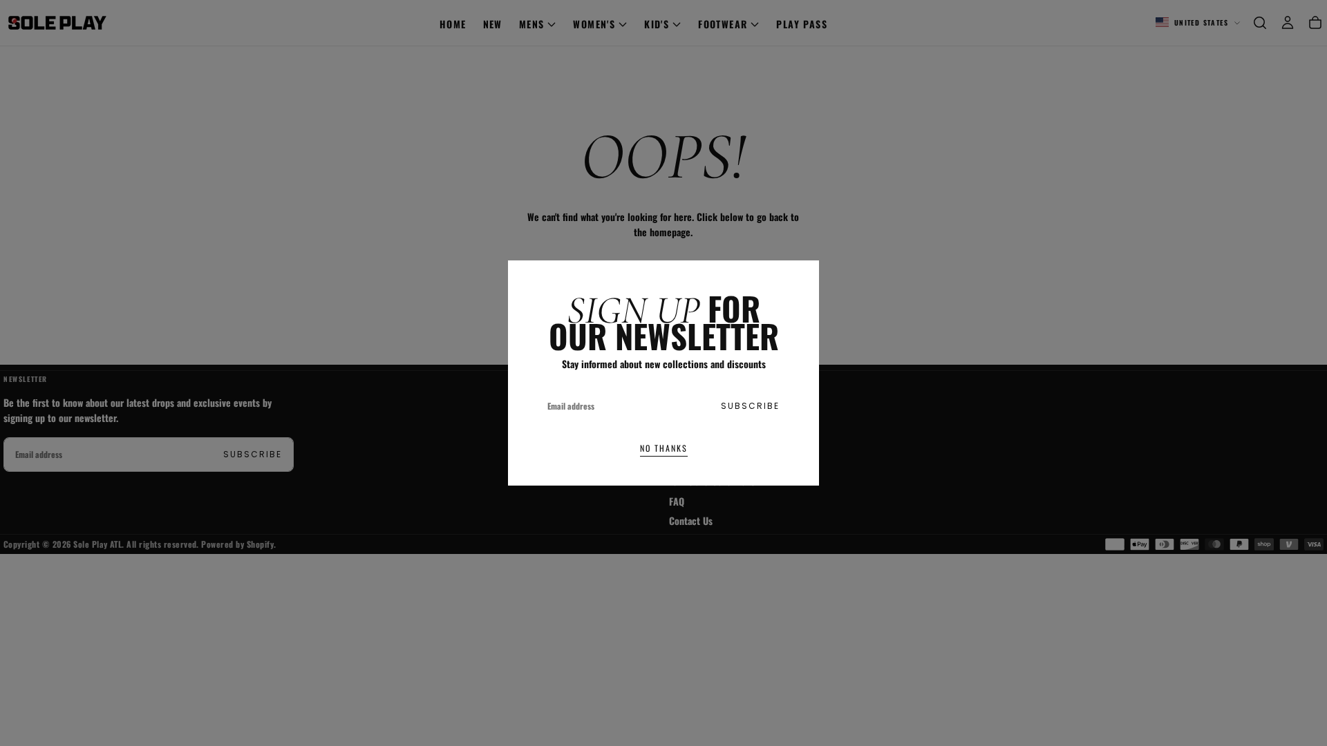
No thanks (664, 448)
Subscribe (750, 406)
